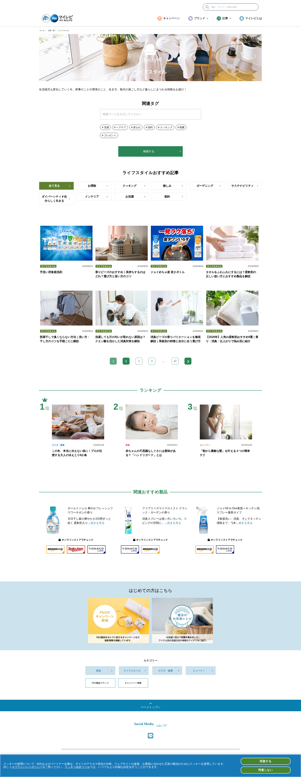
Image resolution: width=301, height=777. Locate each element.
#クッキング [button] (165, 127)
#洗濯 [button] (105, 127)
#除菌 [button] (180, 127)
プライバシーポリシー (29, 766)
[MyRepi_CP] (118, 620)
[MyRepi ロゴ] (57, 18)
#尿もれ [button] (136, 127)
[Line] (150, 735)
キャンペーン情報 (133, 683)
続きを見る (98, 522)
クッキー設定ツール (77, 766)
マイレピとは (253, 18)
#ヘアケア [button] (120, 127)
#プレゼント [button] (109, 135)
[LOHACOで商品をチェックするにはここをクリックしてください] (96, 549)
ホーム (42, 30)
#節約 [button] (149, 127)
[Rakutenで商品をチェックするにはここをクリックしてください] (76, 549)
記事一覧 (51, 30)
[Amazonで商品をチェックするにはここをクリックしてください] (55, 549)
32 (175, 361)
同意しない (265, 769)
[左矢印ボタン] (113, 361)
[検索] (207, 7)
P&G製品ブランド (100, 683)
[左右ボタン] (187, 361)
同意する (265, 761)
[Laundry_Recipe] (182, 620)
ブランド (199, 18)
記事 (225, 18)
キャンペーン (171, 18)
